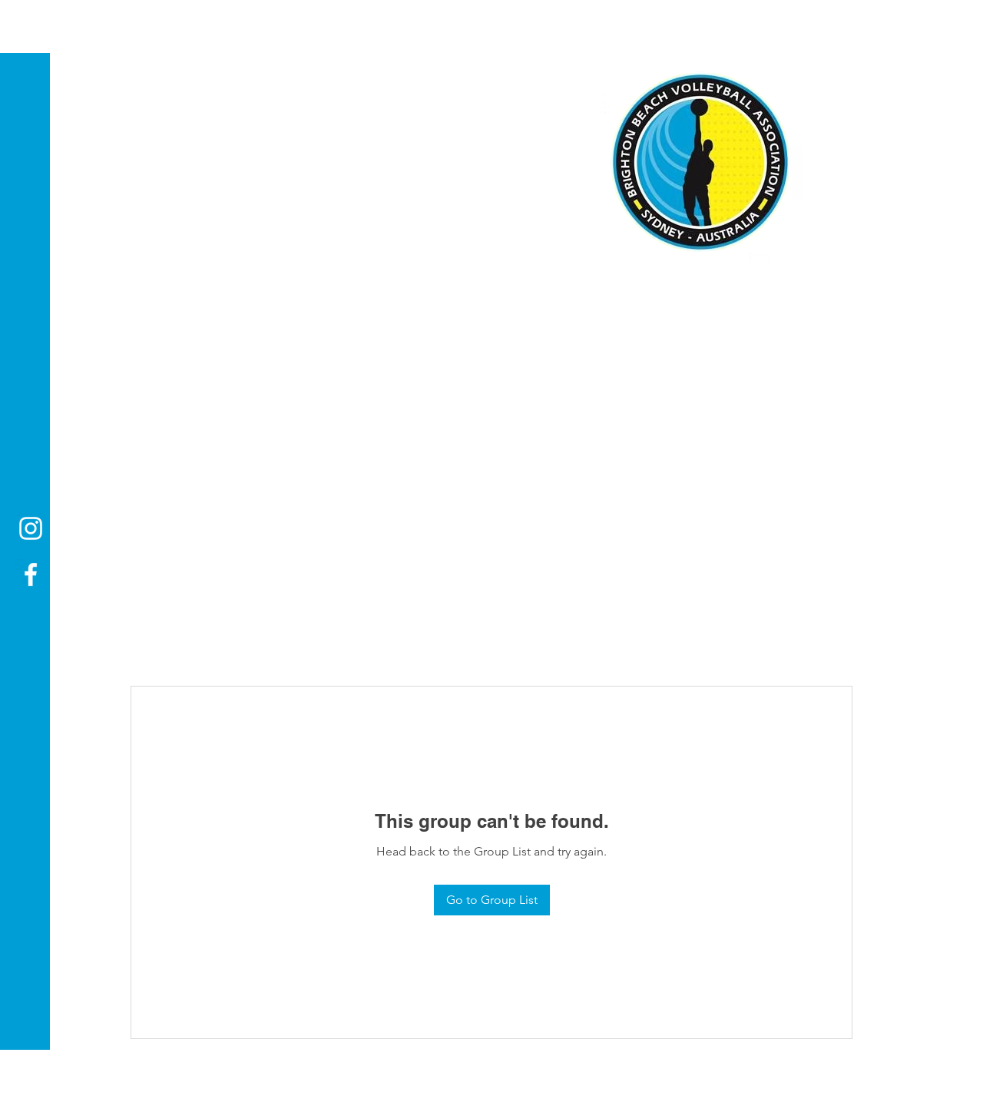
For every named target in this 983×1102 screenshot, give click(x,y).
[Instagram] (30, 528)
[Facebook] (30, 574)
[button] (26, 22)
